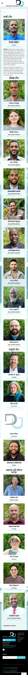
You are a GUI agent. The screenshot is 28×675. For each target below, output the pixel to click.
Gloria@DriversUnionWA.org (14, 501)
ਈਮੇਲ (8, 668)
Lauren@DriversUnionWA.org (14, 407)
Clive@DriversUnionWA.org (14, 378)
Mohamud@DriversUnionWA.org (14, 195)
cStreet (4, 672)
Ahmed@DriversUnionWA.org (14, 107)
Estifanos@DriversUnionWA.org (14, 225)
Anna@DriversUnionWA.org (14, 560)
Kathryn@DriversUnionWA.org (14, 136)
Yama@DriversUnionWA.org (14, 284)
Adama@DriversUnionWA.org (14, 313)
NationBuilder (6, 671)
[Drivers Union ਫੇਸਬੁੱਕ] (4, 649)
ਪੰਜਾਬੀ (23, 673)
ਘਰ (4, 11)
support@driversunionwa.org (9, 645)
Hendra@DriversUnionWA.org (14, 589)
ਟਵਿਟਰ (4, 668)
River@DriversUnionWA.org (14, 438)
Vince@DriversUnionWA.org (14, 530)
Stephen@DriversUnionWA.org (14, 254)
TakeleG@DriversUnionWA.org (14, 46)
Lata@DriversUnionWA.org (14, 166)
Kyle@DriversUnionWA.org (14, 346)
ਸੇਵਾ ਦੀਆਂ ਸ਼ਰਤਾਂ (11, 647)
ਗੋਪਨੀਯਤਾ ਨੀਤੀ (5, 647)
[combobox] (24, 673)
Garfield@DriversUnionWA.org (14, 466)
